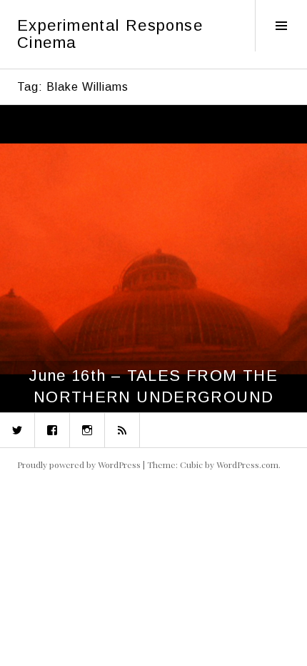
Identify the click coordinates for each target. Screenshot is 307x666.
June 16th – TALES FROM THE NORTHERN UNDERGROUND (153, 386)
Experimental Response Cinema (110, 33)
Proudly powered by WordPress (79, 464)
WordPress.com (247, 464)
